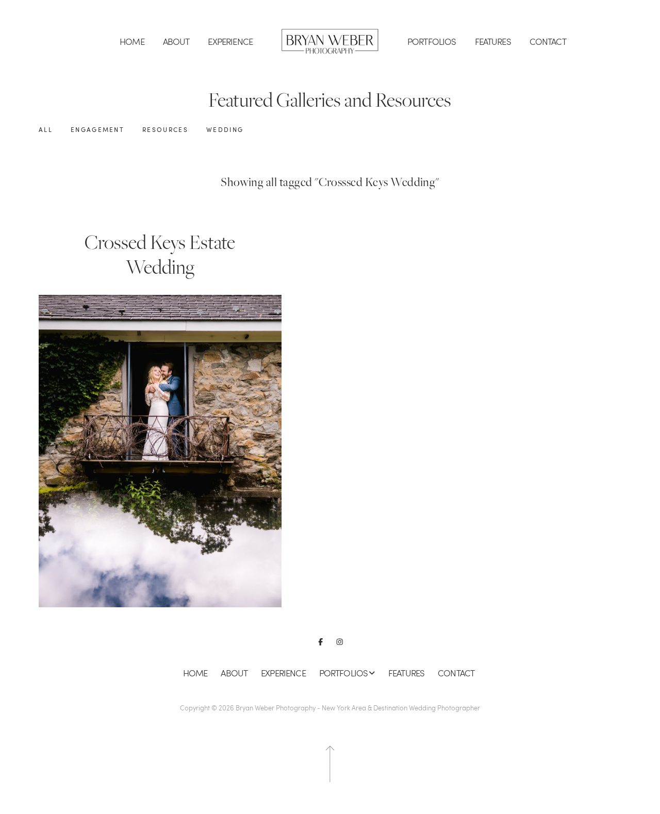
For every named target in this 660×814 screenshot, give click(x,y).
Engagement (97, 130)
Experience (230, 41)
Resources (165, 130)
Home (132, 41)
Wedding (224, 130)
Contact (548, 41)
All (46, 130)
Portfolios (431, 41)
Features (493, 41)
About (176, 41)
